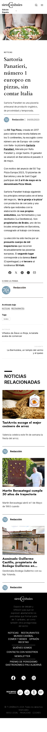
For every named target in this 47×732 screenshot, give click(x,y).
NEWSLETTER (22, 656)
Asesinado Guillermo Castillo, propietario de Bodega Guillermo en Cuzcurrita (19, 564)
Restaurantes (17, 308)
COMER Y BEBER (17, 639)
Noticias (8, 52)
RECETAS (23, 642)
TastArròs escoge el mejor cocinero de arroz (21, 424)
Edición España (5, 11)
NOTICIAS (13, 632)
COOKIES (37, 713)
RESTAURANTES (30, 632)
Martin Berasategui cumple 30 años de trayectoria (22, 492)
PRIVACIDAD (25, 713)
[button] (42, 5)
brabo (6, 319)
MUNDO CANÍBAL (23, 636)
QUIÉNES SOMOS (22, 647)
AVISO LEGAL (12, 713)
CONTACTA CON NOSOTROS (22, 652)
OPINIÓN (34, 639)
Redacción (19, 287)
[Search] (36, 5)
